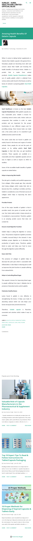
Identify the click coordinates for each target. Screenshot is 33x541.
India (9, 325)
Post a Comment (11, 425)
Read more (28, 425)
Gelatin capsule (15, 309)
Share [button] (3, 327)
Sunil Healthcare (20, 322)
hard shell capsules (8, 322)
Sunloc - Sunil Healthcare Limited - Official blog (12, 4)
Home (4, 23)
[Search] (26, 3)
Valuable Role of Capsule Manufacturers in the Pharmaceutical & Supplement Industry (16, 405)
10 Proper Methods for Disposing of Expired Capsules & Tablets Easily (16, 509)
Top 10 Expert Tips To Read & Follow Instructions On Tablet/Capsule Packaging (15, 457)
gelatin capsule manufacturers (15, 320)
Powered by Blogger (17, 536)
